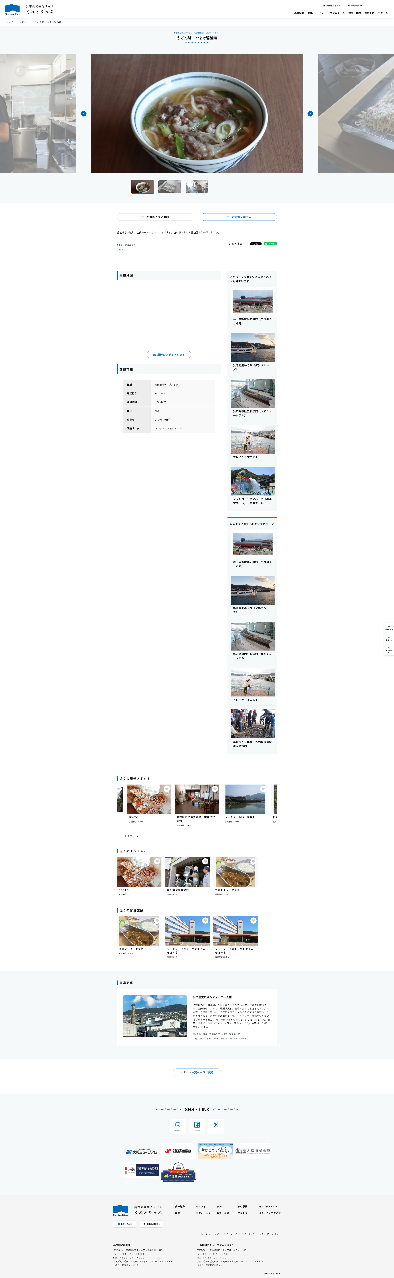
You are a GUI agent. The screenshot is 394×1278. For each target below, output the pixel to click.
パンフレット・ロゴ (209, 1234)
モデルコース (337, 13)
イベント (321, 13)
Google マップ (173, 428)
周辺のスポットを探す (171, 355)
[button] (83, 113)
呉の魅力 (299, 13)
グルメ (220, 1206)
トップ (9, 22)
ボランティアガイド (270, 1213)
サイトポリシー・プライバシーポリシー (261, 1234)
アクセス (383, 13)
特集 (310, 13)
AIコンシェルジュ (268, 1206)
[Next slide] (138, 836)
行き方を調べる (241, 217)
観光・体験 (354, 13)
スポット (24, 22)
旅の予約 (369, 13)
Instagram (160, 428)
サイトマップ (230, 1234)
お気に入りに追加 (158, 217)
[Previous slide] (120, 836)
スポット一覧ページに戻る (197, 1072)
